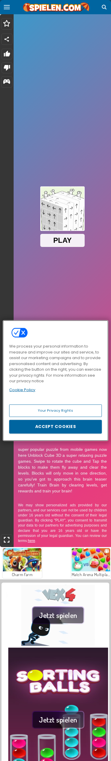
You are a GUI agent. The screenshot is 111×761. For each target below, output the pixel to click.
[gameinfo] (6, 82)
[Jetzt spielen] (58, 644)
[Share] (6, 39)
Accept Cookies (55, 426)
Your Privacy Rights (55, 410)
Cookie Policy (22, 389)
